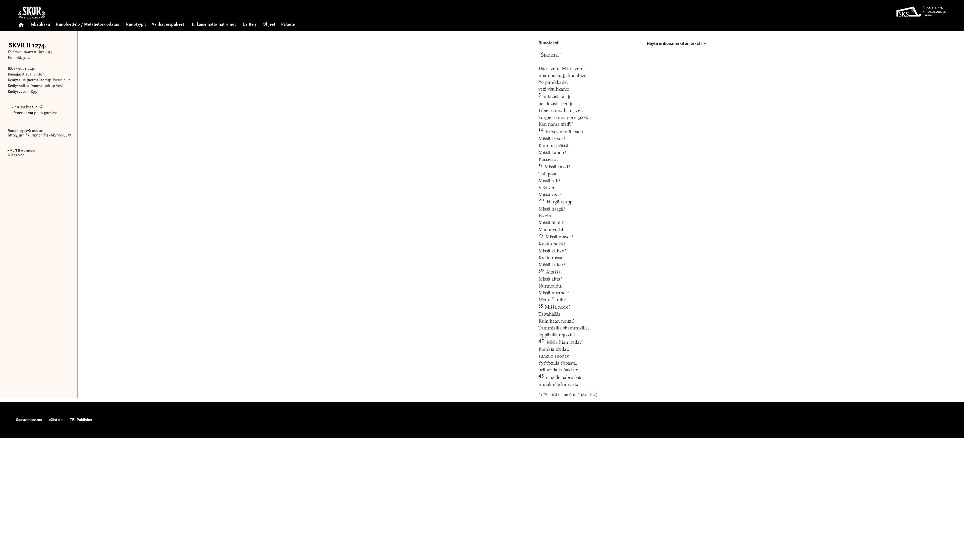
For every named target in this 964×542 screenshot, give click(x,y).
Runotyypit (136, 25)
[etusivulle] (21, 23)
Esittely (250, 25)
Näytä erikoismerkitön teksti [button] (674, 43)
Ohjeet (269, 25)
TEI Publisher (81, 420)
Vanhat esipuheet (168, 25)
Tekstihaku (40, 25)
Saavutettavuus (29, 420)
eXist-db (56, 420)
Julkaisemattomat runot (214, 25)
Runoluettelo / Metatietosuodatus (87, 25)
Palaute (288, 25)
